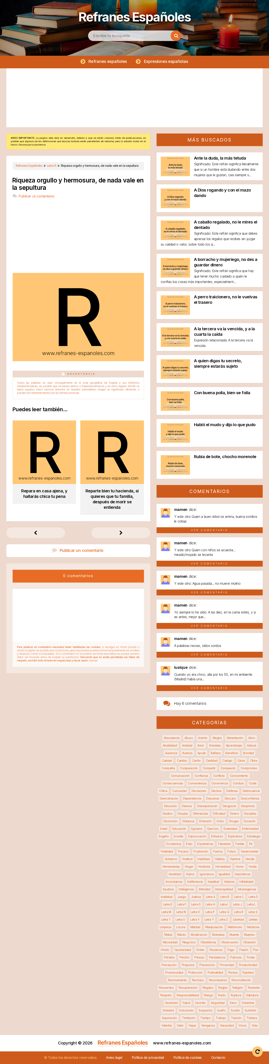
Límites (253, 919)
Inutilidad (166, 897)
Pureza (233, 972)
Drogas (234, 821)
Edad (163, 828)
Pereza (199, 957)
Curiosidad (179, 791)
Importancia (242, 874)
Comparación (189, 768)
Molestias (218, 934)
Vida (255, 1025)
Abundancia (171, 738)
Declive (216, 791)
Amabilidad (170, 745)
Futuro (231, 851)
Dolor (220, 821)
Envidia (178, 836)
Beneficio (231, 753)
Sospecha (205, 1010)
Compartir (209, 768)
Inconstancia (174, 881)
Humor (190, 874)
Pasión (243, 950)
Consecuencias (172, 783)
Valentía (166, 1025)
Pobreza (236, 957)
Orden (200, 950)
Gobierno (171, 859)
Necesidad (170, 942)
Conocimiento (239, 775)
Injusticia (168, 889)
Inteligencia (186, 889)
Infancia (229, 881)
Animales (215, 745)
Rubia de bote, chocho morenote (225, 456)
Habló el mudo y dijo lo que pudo (225, 424)
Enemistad (230, 828)
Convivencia (219, 783)
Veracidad (226, 1025)
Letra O (195, 912)
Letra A (210, 897)
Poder (251, 957)
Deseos (187, 806)
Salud (186, 1003)
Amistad (187, 745)
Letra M (166, 912)
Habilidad (203, 859)
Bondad (248, 753)
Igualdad (224, 874)
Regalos (208, 987)
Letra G (196, 904)
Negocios (189, 942)
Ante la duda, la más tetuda (220, 158)
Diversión (205, 821)
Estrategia (253, 836)
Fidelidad (167, 851)
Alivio (251, 738)
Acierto (202, 738)
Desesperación (207, 806)
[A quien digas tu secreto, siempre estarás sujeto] (175, 377)
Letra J (237, 904)
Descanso (213, 798)
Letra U (180, 919)
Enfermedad (250, 828)
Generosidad (249, 851)
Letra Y (209, 919)
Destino (168, 813)
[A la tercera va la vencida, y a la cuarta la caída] (175, 345)
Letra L (251, 904)
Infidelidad (246, 881)
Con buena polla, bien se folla (222, 392)
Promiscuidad (174, 972)
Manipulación (214, 927)
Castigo (227, 760)
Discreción (171, 821)
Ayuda (202, 753)
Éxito (189, 844)
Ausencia (171, 753)
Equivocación (197, 836)
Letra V (195, 919)
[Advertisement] (134, 97)
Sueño (221, 1010)
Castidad (212, 760)
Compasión (228, 768)
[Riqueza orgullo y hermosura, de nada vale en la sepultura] (78, 360)
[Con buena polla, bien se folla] (175, 409)
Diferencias (200, 813)
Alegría (217, 738)
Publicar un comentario (36, 196)
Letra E (167, 904)
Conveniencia (197, 783)
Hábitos (220, 859)
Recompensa (218, 980)
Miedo (181, 934)
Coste (253, 783)
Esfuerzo (217, 836)
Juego (181, 897)
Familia (239, 844)
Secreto (200, 1003)
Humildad (175, 874)
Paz (255, 950)
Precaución (169, 965)
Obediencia (208, 942)
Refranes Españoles (134, 16)
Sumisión (250, 1010)
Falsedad (224, 844)
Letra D (253, 897)
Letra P (210, 912)
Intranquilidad (224, 889)
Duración (250, 821)
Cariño (196, 760)
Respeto (166, 995)
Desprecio (248, 806)
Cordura (238, 783)
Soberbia (248, 1003)
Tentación (188, 1018)
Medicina (253, 927)
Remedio (254, 987)
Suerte (235, 1010)
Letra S (253, 912)
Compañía (168, 768)
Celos (241, 760)
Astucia (251, 745)
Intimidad (204, 889)
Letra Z (223, 919)
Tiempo (205, 1018)
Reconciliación (241, 980)
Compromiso (249, 768)
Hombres (204, 866)
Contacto (218, 1057)
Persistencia (217, 957)
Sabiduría (252, 995)
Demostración (169, 798)
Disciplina (250, 813)
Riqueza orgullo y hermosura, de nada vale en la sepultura (78, 184)
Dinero (234, 813)
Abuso (189, 738)
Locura (180, 927)
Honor (240, 866)
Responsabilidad (188, 995)
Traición (236, 1018)
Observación (229, 942)
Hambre (235, 859)
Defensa (232, 791)
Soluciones (186, 1010)
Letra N (181, 912)
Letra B (224, 897)
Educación (179, 828)
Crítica (163, 791)
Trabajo (221, 1018)
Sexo (233, 1003)
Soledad (168, 1010)
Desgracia (229, 806)
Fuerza (218, 851)
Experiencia (205, 844)
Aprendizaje (234, 745)
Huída (253, 866)
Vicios (243, 1025)
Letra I (224, 904)
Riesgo (208, 995)
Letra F (181, 904)
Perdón (184, 957)
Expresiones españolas (166, 61)
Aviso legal (114, 1057)
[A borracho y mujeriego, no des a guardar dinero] (175, 276)
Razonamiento (177, 980)
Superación (169, 1018)
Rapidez (248, 972)
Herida (249, 859)
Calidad (167, 760)
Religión (237, 987)
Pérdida (169, 957)
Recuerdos (166, 987)
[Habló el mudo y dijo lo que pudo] (175, 441)
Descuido (170, 806)
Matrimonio (235, 927)
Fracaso (183, 851)
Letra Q (224, 912)
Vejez (192, 1025)
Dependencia (192, 798)
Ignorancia (207, 874)
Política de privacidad (148, 1057)
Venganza (208, 1025)
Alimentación (235, 738)
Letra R (238, 912)
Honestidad (223, 866)
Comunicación (180, 775)
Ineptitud (213, 881)
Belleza (216, 753)
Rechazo (198, 980)
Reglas (222, 987)
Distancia (188, 821)
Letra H (210, 904)
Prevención (207, 965)
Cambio (182, 760)
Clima (253, 760)
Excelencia (173, 844)
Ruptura (236, 995)
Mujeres (249, 934)
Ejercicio (213, 828)
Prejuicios (188, 965)
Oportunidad (182, 950)
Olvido (165, 950)
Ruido (222, 995)
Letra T (166, 919)
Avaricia (187, 753)
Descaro (230, 798)
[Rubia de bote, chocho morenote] (175, 473)
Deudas (183, 813)
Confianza (201, 775)
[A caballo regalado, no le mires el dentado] (175, 239)
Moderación (199, 934)
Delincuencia (251, 791)
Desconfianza (250, 798)
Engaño (164, 836)
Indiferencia (195, 881)
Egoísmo (197, 828)
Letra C (239, 897)
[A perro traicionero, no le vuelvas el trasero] (175, 313)
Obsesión (249, 942)
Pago (231, 950)
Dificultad (219, 813)
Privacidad (227, 965)
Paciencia (216, 950)
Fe (250, 844)
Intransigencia (247, 889)
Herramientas (171, 866)
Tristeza (252, 1018)
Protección (195, 972)
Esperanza (235, 836)
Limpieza (165, 927)
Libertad (238, 919)
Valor (180, 1025)
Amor (200, 745)
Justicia (196, 897)
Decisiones (199, 791)
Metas (168, 934)
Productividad (248, 965)
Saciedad (171, 1003)
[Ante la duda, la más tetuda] (175, 175)
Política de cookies (187, 1057)
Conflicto (219, 775)
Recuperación (188, 987)
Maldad (195, 927)
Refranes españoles (107, 61)
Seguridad (218, 1003)
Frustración (201, 851)
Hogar (189, 866)
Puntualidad (215, 972)
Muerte (234, 934)
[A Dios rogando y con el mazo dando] (175, 207)
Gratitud (187, 859)
